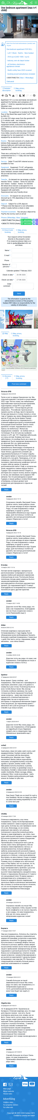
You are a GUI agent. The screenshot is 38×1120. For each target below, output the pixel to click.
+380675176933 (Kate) (10, 223)
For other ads (8, 1107)
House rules (7, 1094)
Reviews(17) (7, 377)
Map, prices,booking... (19, 89)
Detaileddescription (6, 89)
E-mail (7, 255)
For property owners (10, 1105)
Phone (7, 260)
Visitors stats (8, 1102)
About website (8, 1091)
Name (7, 250)
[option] (19, 25)
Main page (7, 1089)
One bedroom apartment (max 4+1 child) (18, 9)
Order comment (7, 285)
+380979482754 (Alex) (10, 220)
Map (6, 334)
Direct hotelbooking (8, 231)
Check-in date (8, 275)
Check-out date (8, 280)
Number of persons (6, 266)
